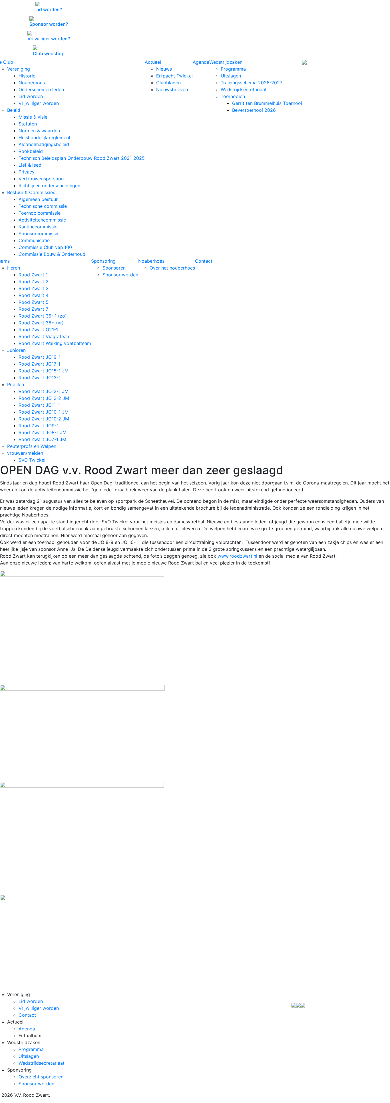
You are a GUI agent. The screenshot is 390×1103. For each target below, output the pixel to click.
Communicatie (34, 240)
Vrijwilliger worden (39, 103)
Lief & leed (30, 165)
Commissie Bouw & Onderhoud (52, 254)
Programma (233, 69)
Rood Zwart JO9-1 (39, 425)
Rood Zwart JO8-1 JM (43, 432)
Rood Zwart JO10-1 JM (44, 412)
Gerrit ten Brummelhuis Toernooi (267, 103)
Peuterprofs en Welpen (31, 446)
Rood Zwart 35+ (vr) (41, 323)
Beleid (13, 110)
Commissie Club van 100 (45, 247)
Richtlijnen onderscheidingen (49, 185)
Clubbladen (168, 82)
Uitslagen (231, 76)
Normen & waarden (39, 130)
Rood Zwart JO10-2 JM (44, 419)
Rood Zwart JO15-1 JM (44, 371)
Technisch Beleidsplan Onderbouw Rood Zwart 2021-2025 (82, 158)
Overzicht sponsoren (41, 1077)
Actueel (153, 62)
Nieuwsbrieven (172, 89)
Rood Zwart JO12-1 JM (44, 391)
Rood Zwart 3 (34, 288)
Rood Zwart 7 (33, 309)
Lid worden (31, 96)
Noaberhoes (32, 82)
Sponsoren (114, 268)
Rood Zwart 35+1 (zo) (43, 316)
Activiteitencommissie (42, 220)
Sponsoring (103, 261)
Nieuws (164, 69)
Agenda (201, 62)
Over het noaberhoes (172, 268)
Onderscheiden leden (41, 89)
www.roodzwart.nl (237, 556)
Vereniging (18, 69)
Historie (27, 76)
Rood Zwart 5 (34, 302)
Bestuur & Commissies (31, 192)
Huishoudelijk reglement (45, 137)
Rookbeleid (31, 151)
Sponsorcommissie (39, 233)
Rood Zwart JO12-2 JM (44, 398)
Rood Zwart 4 (34, 295)
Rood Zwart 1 (33, 275)
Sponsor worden (120, 275)
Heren (13, 268)
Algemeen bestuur (38, 199)
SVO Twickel (32, 460)
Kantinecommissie (38, 227)
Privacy (27, 172)
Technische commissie (43, 206)
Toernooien (233, 96)
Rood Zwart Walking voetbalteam (55, 343)
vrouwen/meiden (25, 453)
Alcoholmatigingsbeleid (44, 144)
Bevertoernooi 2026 (254, 110)
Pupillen (15, 384)
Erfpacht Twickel (174, 76)
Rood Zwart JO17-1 (39, 364)
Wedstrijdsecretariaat (244, 89)
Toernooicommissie (40, 213)
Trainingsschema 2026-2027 (251, 82)
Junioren (16, 350)
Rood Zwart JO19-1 (40, 357)
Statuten (28, 124)
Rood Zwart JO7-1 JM (42, 439)
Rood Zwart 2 (34, 281)
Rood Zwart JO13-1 (40, 377)
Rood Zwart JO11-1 (39, 405)
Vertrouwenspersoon (41, 178)
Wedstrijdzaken (225, 62)
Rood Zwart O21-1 (38, 329)
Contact (203, 261)
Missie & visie (33, 117)
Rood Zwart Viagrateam (45, 336)
